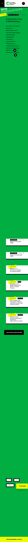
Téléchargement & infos (14, 539)
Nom (18, 479)
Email (11, 485)
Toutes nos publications (14, 332)
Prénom (11, 479)
